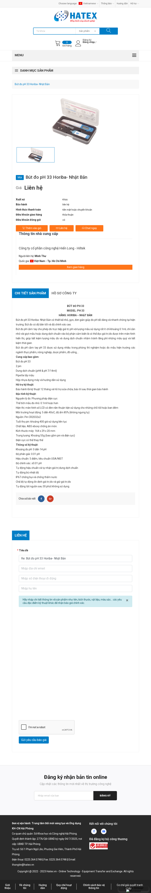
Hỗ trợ (133, 3)
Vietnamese (89, 3)
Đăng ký (105, 795)
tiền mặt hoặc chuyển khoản (77, 209)
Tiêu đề (23, 550)
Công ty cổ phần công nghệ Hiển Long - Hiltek (52, 248)
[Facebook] (41, 498)
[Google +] (50, 498)
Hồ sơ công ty (64, 293)
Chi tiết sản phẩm (30, 293)
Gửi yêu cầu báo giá (33, 740)
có (63, 219)
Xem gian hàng (75, 267)
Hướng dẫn (122, 3)
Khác (65, 199)
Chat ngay (91, 228)
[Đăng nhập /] (88, 45)
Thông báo (106, 3)
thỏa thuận (67, 214)
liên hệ (65, 204)
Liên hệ (63, 228)
